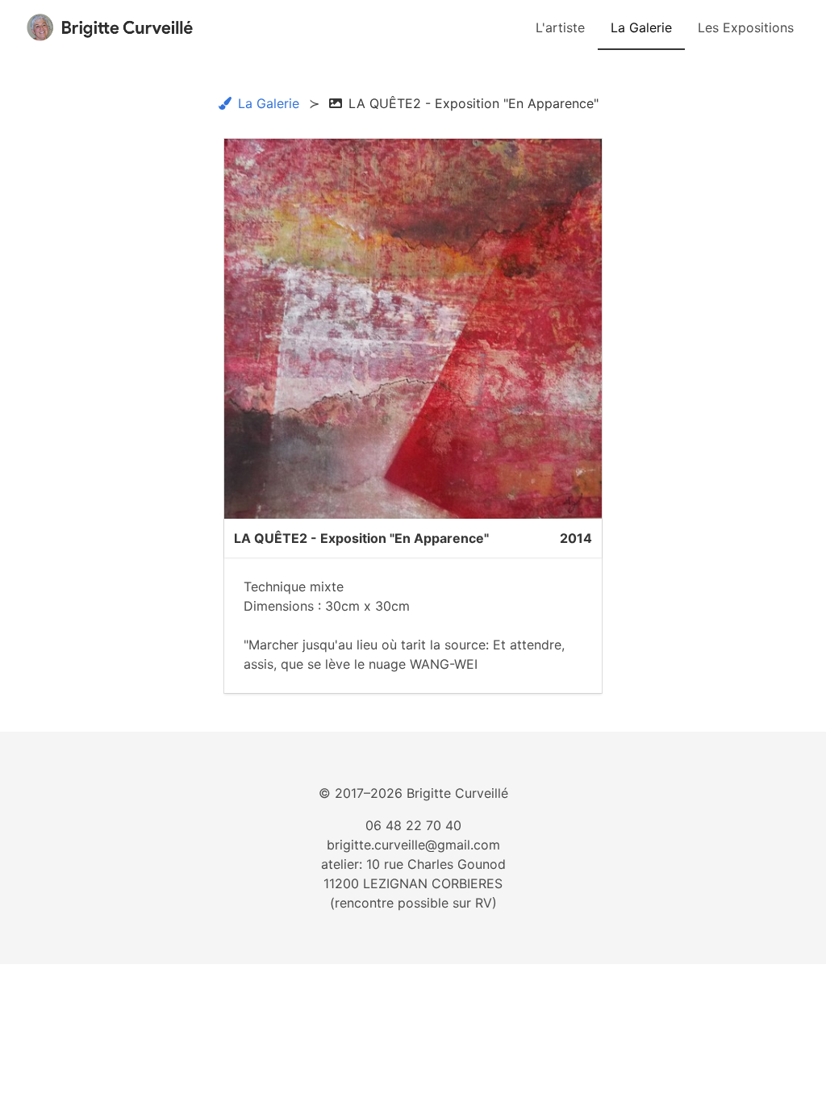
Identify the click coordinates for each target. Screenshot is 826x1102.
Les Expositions (746, 27)
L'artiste (560, 27)
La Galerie (641, 27)
